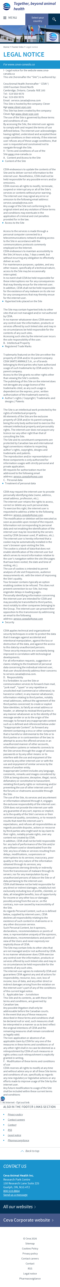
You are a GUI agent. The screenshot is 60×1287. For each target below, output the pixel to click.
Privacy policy (15, 1114)
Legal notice (14, 1135)
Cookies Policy (30, 1248)
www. (11, 154)
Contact (12, 1125)
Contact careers (16, 1120)
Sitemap (30, 1243)
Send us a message (15, 1195)
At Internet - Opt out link (16, 1102)
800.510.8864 (11, 1191)
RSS (10, 1130)
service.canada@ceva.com (28, 476)
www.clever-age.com (19, 107)
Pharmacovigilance (18, 1140)
